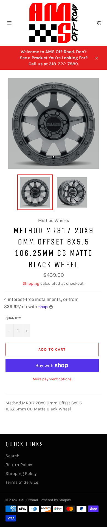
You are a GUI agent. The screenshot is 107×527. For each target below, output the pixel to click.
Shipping (30, 283)
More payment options (52, 379)
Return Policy (18, 464)
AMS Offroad (28, 500)
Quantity (13, 318)
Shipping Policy (20, 473)
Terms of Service (21, 482)
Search (12, 455)
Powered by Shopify (55, 500)
